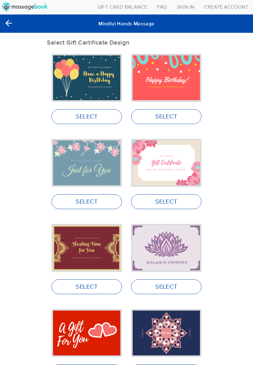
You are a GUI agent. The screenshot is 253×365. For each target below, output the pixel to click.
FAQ (162, 7)
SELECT (86, 117)
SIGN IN (185, 7)
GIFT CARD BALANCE (122, 7)
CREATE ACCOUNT (226, 7)
